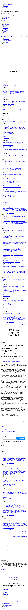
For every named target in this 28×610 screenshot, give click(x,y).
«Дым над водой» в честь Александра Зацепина (14, 97)
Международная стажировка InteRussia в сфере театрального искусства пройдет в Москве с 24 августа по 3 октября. (14, 144)
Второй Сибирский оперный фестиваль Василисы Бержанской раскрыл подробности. (15, 261)
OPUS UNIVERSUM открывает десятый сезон (14, 216)
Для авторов (6, 32)
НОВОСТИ (6, 24)
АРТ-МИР (5, 28)
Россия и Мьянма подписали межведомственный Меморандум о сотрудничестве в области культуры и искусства (15, 281)
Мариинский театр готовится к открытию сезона (14, 266)
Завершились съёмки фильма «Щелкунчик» (13, 230)
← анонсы (3, 426)
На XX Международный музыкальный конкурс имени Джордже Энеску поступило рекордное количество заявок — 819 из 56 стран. (14, 180)
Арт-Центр (5, 34)
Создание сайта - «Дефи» (21, 601)
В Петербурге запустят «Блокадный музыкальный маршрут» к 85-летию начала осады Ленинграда (15, 243)
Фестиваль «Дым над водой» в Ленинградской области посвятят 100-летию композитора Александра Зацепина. (14, 103)
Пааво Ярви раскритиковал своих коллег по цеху (14, 121)
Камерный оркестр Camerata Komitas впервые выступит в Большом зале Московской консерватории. (13, 302)
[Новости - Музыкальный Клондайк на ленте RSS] (24, 536)
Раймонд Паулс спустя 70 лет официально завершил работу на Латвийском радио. (15, 116)
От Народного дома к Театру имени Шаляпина (14, 161)
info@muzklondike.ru (5, 36)
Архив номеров (4, 569)
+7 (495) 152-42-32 (14, 36)
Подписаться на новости (21, 77)
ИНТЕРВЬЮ (6, 25)
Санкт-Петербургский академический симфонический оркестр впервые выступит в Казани (13, 201)
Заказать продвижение (6, 429)
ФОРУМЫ (5, 30)
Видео (4, 31)
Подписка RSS (16, 536)
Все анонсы (24, 531)
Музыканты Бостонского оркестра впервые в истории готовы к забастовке (13, 85)
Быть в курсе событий (12, 561)
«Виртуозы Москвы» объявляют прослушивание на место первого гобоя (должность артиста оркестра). (15, 156)
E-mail (4, 436)
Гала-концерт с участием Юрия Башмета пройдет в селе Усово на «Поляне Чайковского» (15, 186)
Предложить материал (6, 427)
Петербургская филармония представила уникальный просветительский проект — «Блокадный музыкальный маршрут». (13, 249)
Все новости (24, 324)
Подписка (5, 18)
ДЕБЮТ (5, 29)
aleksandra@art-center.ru (14, 577)
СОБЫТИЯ (6, 26)
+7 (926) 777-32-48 (22, 36)
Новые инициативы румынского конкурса (13, 174)
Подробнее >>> (10, 93)
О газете (5, 23)
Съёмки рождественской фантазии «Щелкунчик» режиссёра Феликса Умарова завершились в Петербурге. (14, 236)
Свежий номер (6, 17)
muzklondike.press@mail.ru (15, 575)
